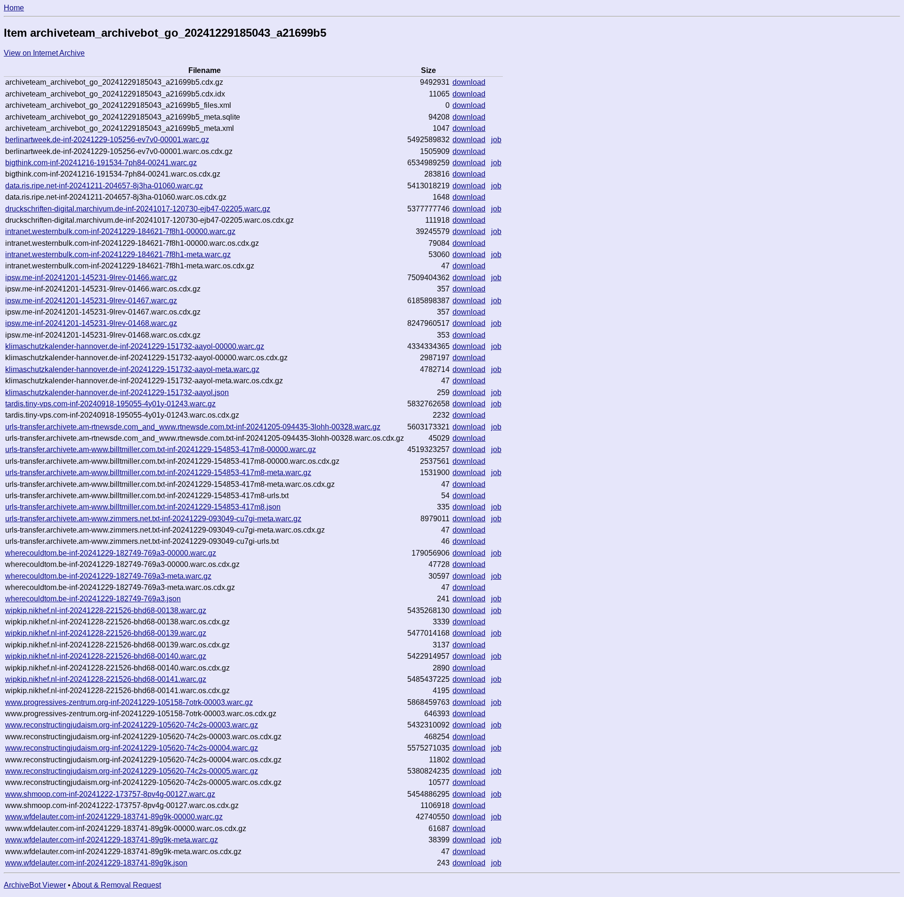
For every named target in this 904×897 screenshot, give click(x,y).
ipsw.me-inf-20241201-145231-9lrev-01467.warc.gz (91, 301)
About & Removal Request (116, 885)
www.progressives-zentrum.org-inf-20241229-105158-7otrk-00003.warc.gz (129, 702)
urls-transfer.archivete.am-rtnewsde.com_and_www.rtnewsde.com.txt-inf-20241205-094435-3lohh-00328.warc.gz (192, 427)
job (496, 140)
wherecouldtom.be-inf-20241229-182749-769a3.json (93, 599)
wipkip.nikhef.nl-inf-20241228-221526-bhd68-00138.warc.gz (105, 610)
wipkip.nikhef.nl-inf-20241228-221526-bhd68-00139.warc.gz (105, 633)
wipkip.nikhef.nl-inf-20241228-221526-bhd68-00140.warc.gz (105, 656)
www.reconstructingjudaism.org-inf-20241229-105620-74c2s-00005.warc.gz (131, 771)
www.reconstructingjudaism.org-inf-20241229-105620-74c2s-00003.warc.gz (131, 725)
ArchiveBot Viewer (35, 885)
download (468, 82)
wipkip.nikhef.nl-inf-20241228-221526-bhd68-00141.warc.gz (105, 679)
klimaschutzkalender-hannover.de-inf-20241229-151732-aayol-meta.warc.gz (132, 369)
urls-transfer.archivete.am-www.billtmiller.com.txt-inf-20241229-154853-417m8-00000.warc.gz (160, 449)
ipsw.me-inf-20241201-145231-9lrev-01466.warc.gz (91, 278)
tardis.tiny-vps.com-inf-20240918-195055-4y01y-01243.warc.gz (110, 404)
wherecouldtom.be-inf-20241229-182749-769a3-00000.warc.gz (110, 553)
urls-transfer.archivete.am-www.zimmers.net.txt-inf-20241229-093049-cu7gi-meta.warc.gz (153, 519)
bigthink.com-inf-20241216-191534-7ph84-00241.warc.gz (101, 163)
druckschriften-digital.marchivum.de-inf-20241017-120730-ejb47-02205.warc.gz (137, 209)
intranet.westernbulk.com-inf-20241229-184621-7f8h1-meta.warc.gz (118, 255)
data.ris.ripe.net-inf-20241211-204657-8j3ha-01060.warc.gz (104, 186)
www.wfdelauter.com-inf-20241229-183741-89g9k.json (96, 863)
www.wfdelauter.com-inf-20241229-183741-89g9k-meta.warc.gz (111, 840)
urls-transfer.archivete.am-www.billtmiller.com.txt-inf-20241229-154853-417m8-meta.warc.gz (158, 473)
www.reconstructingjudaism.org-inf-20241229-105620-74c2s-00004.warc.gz (131, 748)
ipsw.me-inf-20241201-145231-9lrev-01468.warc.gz (91, 323)
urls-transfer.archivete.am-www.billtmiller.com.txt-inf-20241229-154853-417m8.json (143, 507)
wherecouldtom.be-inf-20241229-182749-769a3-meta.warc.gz (108, 576)
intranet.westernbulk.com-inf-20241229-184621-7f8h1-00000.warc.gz (120, 231)
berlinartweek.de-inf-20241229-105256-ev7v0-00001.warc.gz (107, 140)
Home (14, 8)
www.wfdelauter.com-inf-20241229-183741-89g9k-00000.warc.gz (114, 817)
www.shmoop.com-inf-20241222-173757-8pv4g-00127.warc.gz (110, 794)
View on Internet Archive (44, 53)
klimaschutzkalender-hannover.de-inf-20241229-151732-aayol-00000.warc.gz (134, 346)
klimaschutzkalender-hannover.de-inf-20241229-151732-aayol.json (117, 392)
